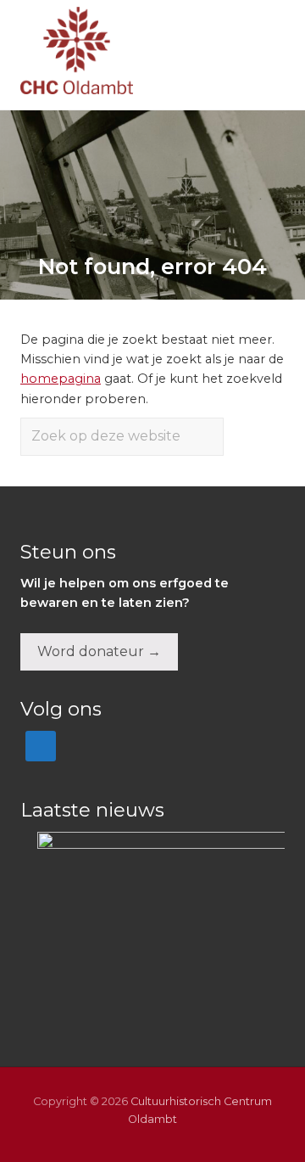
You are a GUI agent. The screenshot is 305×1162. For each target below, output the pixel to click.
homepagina (60, 378)
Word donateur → (99, 651)
